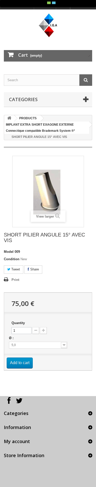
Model (9, 252)
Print (15, 280)
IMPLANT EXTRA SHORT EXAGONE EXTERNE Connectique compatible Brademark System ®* (40, 128)
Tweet (15, 269)
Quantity (18, 323)
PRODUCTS (28, 118)
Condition (11, 259)
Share (34, 269)
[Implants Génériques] (48, 25)
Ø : (12, 338)
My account (17, 441)
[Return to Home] (9, 118)
